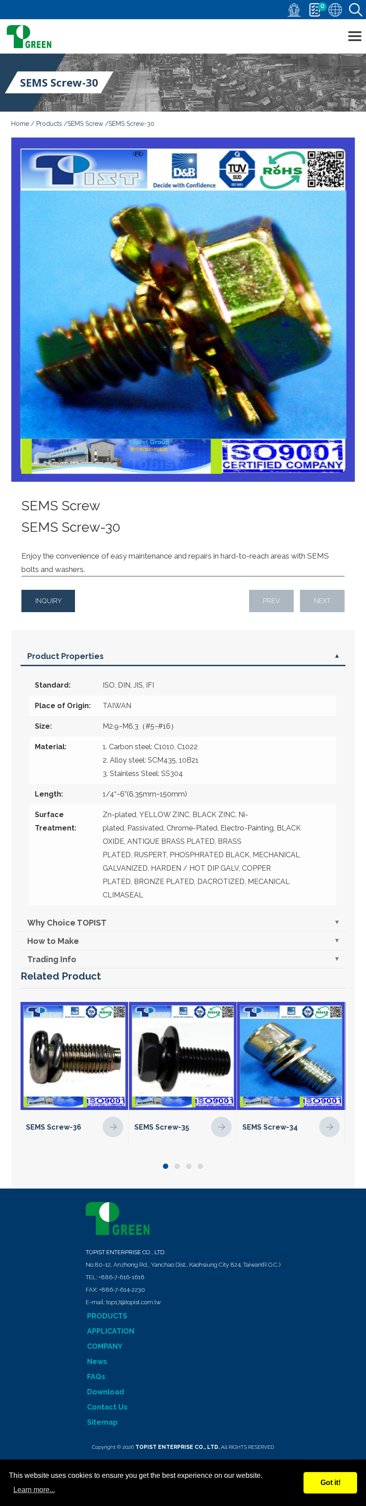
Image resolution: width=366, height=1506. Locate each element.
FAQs (96, 1377)
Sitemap (102, 1422)
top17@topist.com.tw (133, 1302)
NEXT (322, 601)
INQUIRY (48, 601)
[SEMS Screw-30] (183, 310)
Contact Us (107, 1407)
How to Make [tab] (53, 941)
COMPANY (104, 1346)
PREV (271, 601)
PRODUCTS (107, 1316)
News (97, 1361)
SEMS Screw (85, 123)
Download (105, 1392)
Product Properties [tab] (65, 656)
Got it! (330, 1482)
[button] (165, 1166)
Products (49, 123)
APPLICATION (110, 1331)
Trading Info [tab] (51, 959)
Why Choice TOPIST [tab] (67, 922)
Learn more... (34, 1489)
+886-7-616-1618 (122, 1277)
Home (20, 123)
